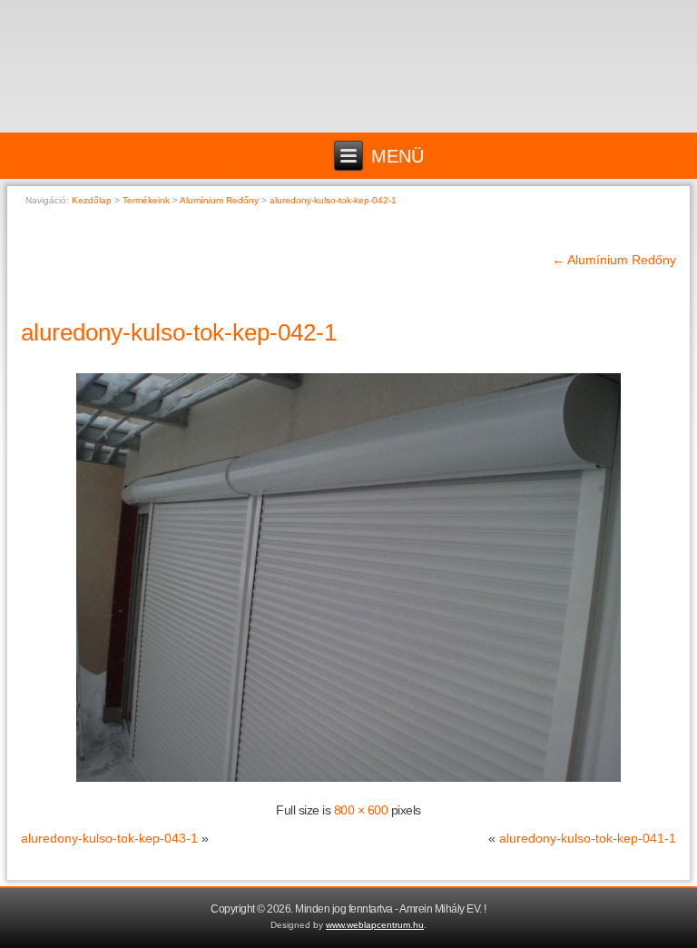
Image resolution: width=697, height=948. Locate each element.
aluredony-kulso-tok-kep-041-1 (587, 838)
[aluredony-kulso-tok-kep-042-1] (348, 782)
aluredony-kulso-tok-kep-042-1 (179, 332)
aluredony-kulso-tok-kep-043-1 (109, 838)
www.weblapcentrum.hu (375, 925)
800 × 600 (361, 810)
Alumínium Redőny (614, 259)
